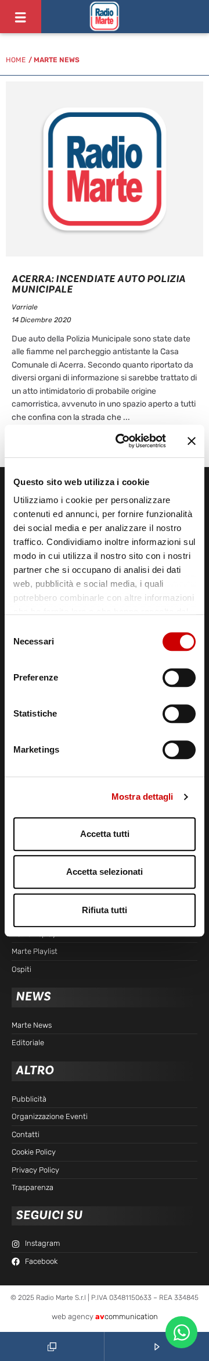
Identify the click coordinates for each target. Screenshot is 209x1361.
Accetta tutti (104, 834)
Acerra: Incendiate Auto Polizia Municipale (99, 284)
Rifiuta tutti (104, 910)
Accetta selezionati (104, 872)
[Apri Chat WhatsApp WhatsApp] (181, 1332)
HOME (16, 60)
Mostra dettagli (142, 796)
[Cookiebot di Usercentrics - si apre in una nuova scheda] (122, 440)
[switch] (179, 677)
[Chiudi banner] (192, 441)
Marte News (57, 60)
